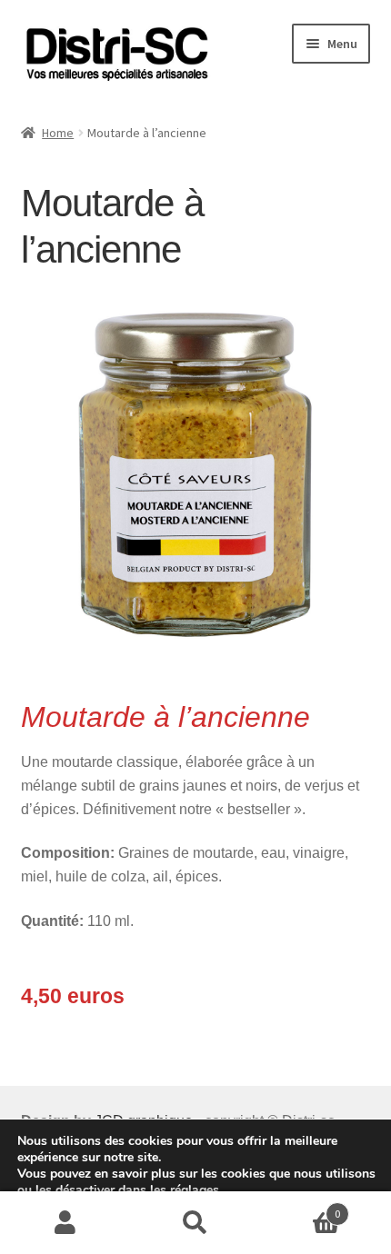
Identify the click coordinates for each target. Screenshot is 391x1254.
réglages (194, 1190)
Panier (301, 1207)
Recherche (195, 1223)
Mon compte (65, 1223)
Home (58, 132)
